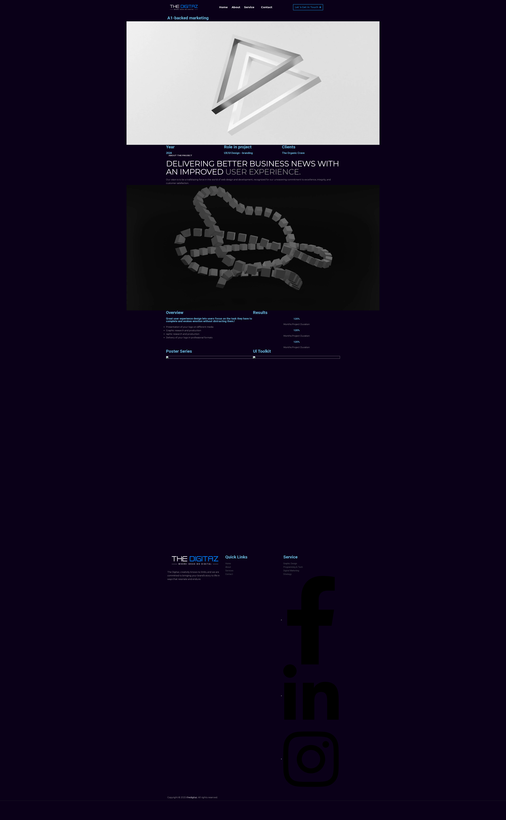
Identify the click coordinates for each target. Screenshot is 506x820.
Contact (266, 7)
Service (249, 7)
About (236, 7)
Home (223, 7)
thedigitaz (191, 797)
